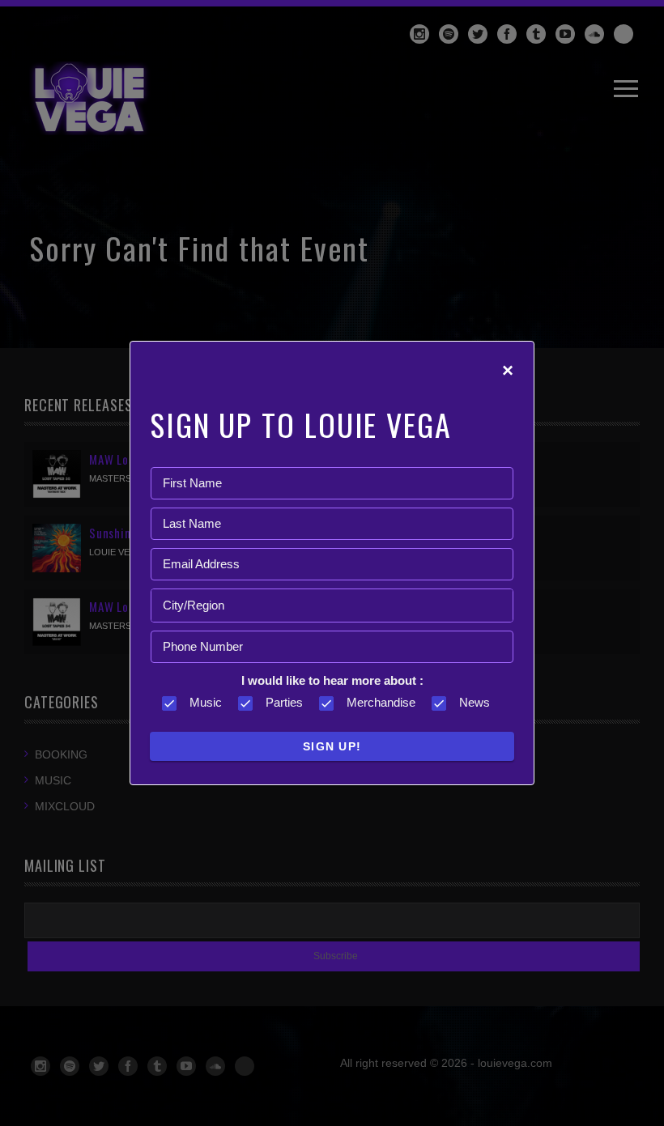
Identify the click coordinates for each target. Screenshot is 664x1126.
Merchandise (381, 702)
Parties (284, 702)
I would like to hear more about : (332, 680)
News (474, 702)
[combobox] (332, 605)
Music (205, 702)
